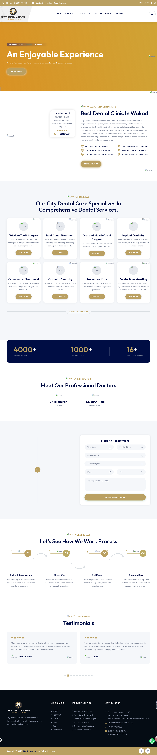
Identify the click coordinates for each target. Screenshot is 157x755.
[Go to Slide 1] (65, 675)
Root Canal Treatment (60, 235)
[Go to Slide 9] (89, 675)
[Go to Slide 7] (83, 675)
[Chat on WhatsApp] (152, 741)
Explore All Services (78, 311)
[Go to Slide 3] (71, 675)
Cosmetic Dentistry (60, 279)
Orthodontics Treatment (23, 279)
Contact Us (57, 729)
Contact (119, 14)
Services (84, 14)
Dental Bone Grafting (133, 279)
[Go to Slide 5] (77, 675)
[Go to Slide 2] (68, 675)
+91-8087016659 (115, 727)
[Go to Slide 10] (92, 675)
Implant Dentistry (133, 235)
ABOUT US (57, 715)
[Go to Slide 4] (74, 675)
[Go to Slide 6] (80, 675)
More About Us (91, 164)
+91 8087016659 (20, 3)
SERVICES (57, 718)
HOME (55, 711)
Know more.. (17, 71)
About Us (69, 14)
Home (58, 14)
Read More (23, 253)
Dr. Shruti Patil (95, 401)
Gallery (98, 14)
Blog (54, 726)
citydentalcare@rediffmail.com (54, 3)
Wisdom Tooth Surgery (23, 235)
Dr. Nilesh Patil (58, 401)
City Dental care (30, 751)
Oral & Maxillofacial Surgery (85, 718)
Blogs (108, 14)
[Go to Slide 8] (86, 675)
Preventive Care (96, 279)
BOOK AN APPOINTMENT (115, 497)
